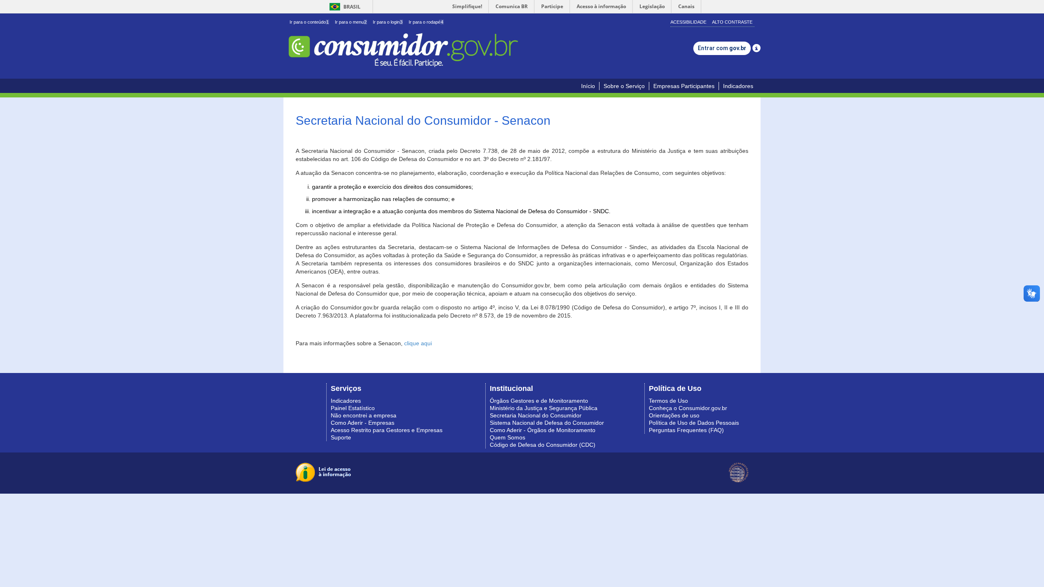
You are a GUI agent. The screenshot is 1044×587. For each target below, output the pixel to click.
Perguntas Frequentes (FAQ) (686, 430)
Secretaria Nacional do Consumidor (536, 415)
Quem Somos (507, 437)
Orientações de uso (674, 415)
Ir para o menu (351, 22)
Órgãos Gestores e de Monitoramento (539, 400)
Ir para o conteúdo (309, 22)
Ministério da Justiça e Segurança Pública (543, 408)
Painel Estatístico (353, 408)
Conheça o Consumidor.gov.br (688, 408)
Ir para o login (388, 22)
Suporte (341, 437)
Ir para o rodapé (426, 22)
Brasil (343, 6)
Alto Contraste (732, 22)
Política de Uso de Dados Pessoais (694, 422)
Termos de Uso (668, 400)
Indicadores (738, 86)
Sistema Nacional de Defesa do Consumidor (547, 422)
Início (588, 86)
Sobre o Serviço (624, 86)
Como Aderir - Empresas (362, 422)
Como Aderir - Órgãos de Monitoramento (542, 430)
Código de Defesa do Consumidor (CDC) (542, 444)
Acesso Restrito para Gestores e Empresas (386, 430)
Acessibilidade (688, 22)
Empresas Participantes (683, 86)
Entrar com (722, 48)
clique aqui (418, 343)
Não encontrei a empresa (363, 415)
